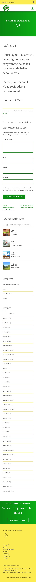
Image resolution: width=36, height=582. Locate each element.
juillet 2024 (6, 368)
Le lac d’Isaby (15, 265)
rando (4, 298)
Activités (5, 551)
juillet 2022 (6, 463)
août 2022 (6, 459)
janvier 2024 (6, 395)
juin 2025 (5, 323)
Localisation (6, 556)
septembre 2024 (8, 359)
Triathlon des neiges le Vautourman (19, 224)
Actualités (6, 553)
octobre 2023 (7, 404)
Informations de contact (8, 2)
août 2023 (6, 414)
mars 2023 (6, 436)
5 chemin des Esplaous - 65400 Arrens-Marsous (17, 572)
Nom (5, 157)
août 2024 (6, 364)
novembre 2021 (7, 491)
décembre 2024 (7, 350)
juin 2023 (5, 423)
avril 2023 (6, 432)
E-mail (5, 167)
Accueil (5, 548)
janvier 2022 (6, 486)
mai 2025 (5, 327)
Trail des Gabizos (16, 243)
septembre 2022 (8, 454)
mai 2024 (5, 377)
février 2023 (6, 441)
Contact (5, 558)
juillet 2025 (6, 318)
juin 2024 (5, 373)
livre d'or (5, 113)
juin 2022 (5, 468)
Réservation (6, 555)
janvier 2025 (6, 345)
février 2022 (6, 482)
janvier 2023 (6, 445)
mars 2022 (6, 477)
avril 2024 (6, 382)
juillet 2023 (6, 418)
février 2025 (6, 341)
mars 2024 (6, 386)
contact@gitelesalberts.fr (11, 570)
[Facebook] (33, 2)
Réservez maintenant (18, 520)
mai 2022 (5, 473)
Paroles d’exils (15, 254)
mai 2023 (5, 427)
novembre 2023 (7, 400)
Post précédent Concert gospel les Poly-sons (9, 207)
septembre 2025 (8, 314)
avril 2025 (6, 332)
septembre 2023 (8, 409)
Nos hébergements (9, 549)
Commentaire (7, 139)
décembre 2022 (7, 450)
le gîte (4, 289)
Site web (5, 177)
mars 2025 (6, 336)
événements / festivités (9, 284)
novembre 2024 (7, 354)
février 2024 (6, 391)
